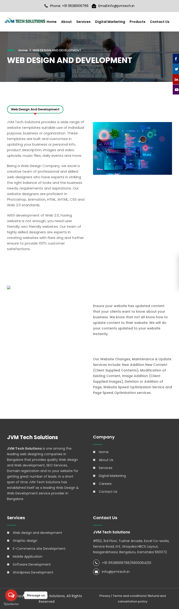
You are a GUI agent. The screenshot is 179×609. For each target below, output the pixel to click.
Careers (105, 483)
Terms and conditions (129, 596)
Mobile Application (27, 556)
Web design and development (37, 532)
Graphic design (25, 540)
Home (52, 21)
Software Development (32, 564)
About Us (106, 460)
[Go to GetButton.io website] (11, 604)
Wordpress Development (33, 572)
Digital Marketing (110, 21)
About (66, 21)
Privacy (104, 596)
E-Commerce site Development (39, 548)
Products (137, 21)
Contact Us (159, 21)
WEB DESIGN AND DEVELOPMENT (57, 50)
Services (83, 21)
